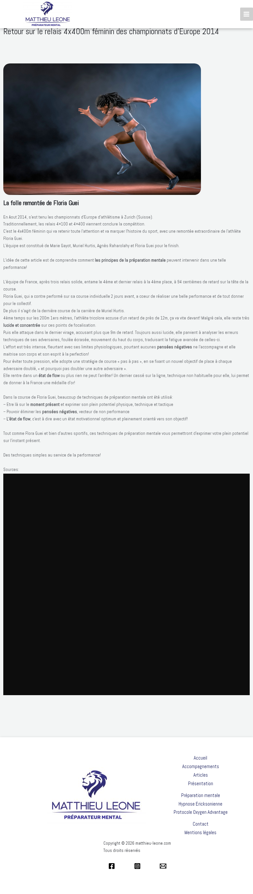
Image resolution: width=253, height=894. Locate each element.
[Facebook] (111, 866)
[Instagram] (137, 866)
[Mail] (163, 866)
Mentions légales (200, 832)
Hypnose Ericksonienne (200, 804)
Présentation (200, 783)
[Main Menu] (246, 14)
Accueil (200, 758)
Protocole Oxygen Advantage (201, 812)
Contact (201, 824)
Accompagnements (200, 766)
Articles (200, 775)
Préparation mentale (200, 795)
